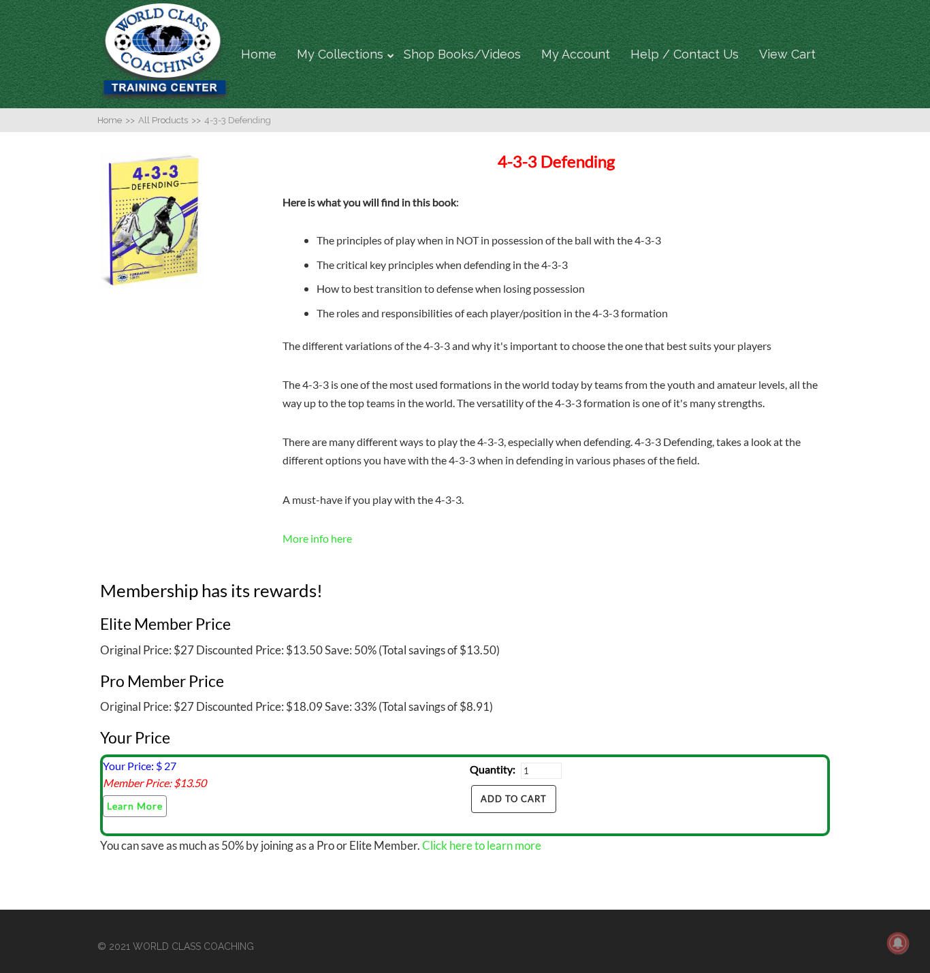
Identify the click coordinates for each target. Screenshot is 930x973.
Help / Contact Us (684, 54)
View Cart (787, 54)
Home (258, 54)
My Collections (340, 54)
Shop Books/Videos (462, 54)
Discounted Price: (240, 650)
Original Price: (136, 650)
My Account (575, 54)
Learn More (135, 806)
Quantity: (492, 769)
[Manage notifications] (898, 943)
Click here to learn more (481, 845)
